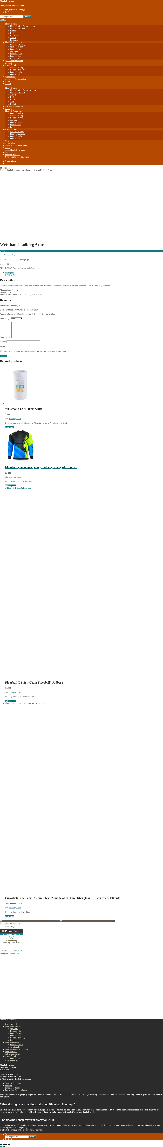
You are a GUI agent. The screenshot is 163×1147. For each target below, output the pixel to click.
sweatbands (26, 170)
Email (3, 346)
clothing (8, 63)
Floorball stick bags (18, 44)
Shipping (8, 1085)
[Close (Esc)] (9, 1144)
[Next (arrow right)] (4, 1146)
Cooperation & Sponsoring (16, 145)
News (7, 81)
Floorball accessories (13, 42)
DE (3, 168)
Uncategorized (11, 1024)
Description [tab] (9, 272)
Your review (5, 337)
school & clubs (11, 129)
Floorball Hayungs (7, 1)
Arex (12, 102)
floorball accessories (13, 1026)
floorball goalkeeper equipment (17, 1049)
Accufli (13, 38)
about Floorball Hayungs (15, 10)
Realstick (14, 40)
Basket (8, 1139)
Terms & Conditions (13, 1083)
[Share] (6, 1144)
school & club (10, 65)
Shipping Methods (12, 154)
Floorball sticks (11, 24)
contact (8, 83)
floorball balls (15, 1031)
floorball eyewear (17, 49)
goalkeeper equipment (14, 60)
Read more (9, 427)
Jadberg (43, 268)
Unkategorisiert (11, 1061)
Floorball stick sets (17, 28)
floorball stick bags (17, 113)
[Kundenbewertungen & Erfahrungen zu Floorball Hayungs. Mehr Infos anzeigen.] (11, 951)
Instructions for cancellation (16, 1090)
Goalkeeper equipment (14, 106)
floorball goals (16, 54)
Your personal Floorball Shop (17, 157)
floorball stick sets (17, 70)
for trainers (14, 58)
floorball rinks (15, 56)
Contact (8, 152)
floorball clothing (13, 170)
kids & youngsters (12, 1054)
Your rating (5, 318)
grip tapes (14, 51)
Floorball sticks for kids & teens (23, 90)
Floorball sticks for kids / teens (22, 26)
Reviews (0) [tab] (10, 275)
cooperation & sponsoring (15, 79)
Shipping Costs (10, 255)
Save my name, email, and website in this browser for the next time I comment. (34, 351)
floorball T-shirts (16, 1045)
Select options (10, 486)
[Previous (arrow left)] (1, 1146)
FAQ (7, 12)
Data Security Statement (32, 1130)
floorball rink (15, 1058)
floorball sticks (11, 1051)
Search (27, 17)
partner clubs (10, 77)
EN (9, 168)
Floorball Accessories (13, 111)
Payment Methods (12, 1088)
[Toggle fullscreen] (4, 1144)
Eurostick (14, 35)
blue (37, 268)
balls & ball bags (17, 47)
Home (2, 170)
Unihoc (13, 31)
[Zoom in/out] (1, 1144)
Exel (12, 33)
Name (3, 342)
